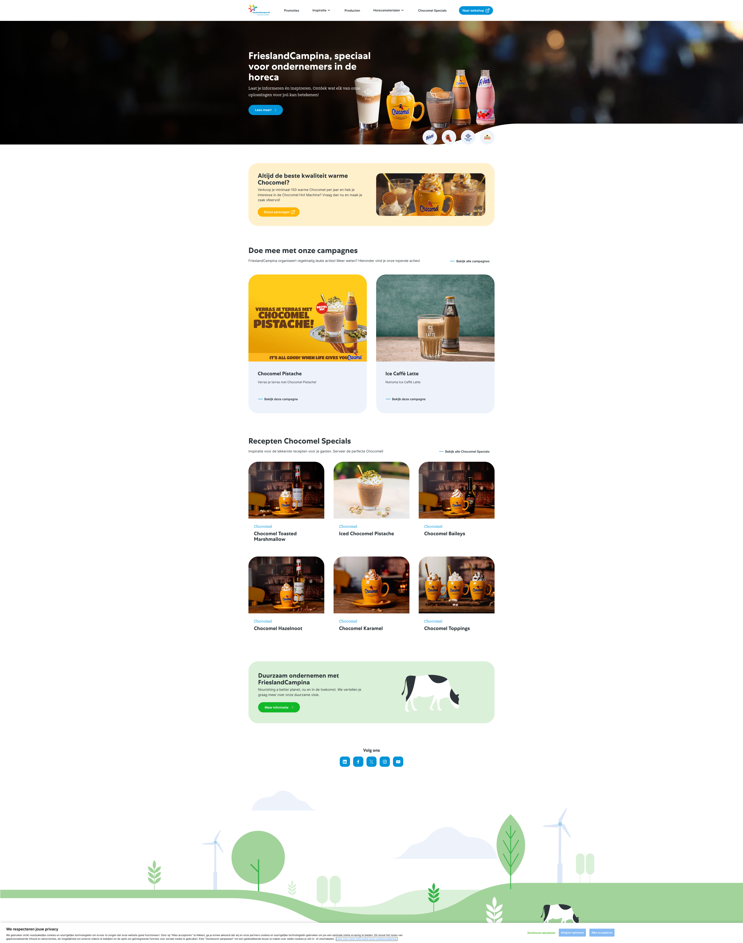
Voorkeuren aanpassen (541, 932)
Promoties (291, 10)
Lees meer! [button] (263, 110)
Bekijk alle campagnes (473, 261)
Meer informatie (276, 707)
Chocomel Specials (432, 10)
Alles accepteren (601, 932)
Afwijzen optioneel (572, 932)
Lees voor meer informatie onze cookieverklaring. (366, 938)
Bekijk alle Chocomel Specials (467, 451)
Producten (352, 10)
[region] (371, 933)
